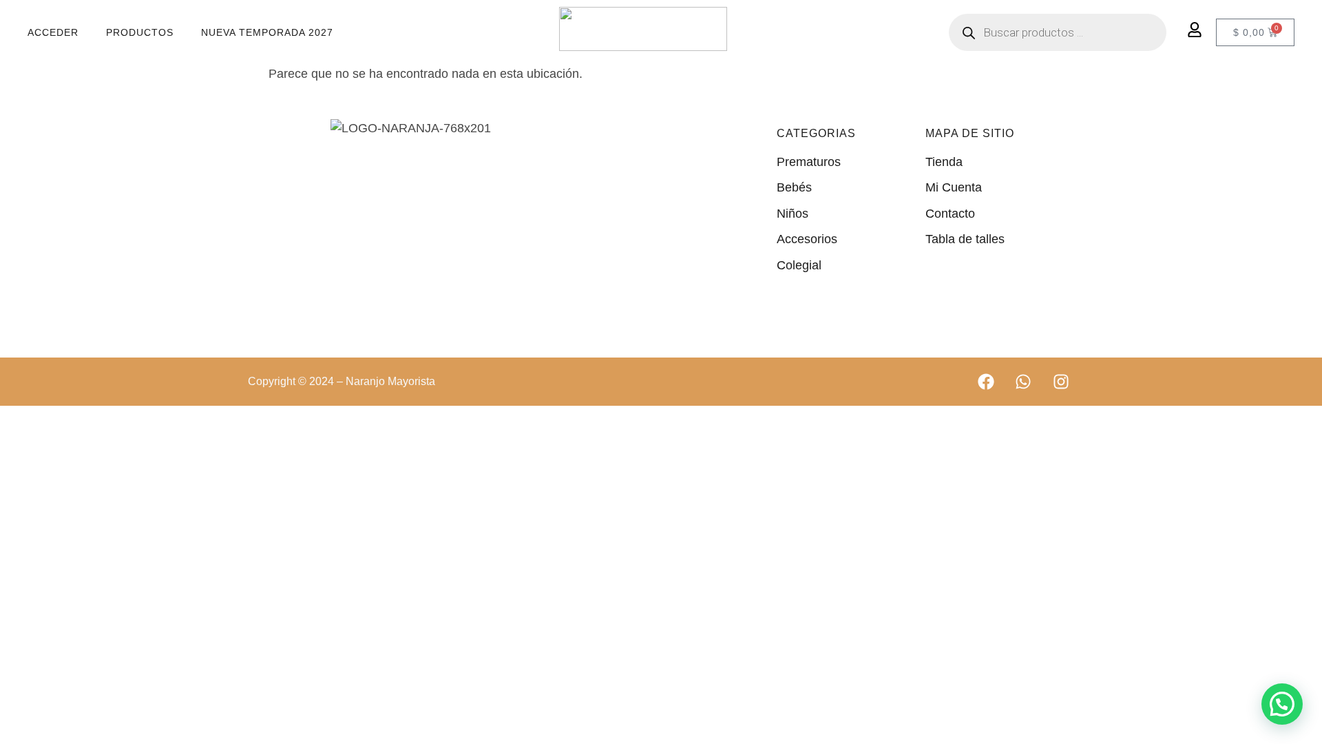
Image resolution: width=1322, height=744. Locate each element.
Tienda (944, 162)
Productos (140, 32)
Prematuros (809, 162)
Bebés (794, 187)
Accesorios (807, 239)
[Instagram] (1061, 382)
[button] (1282, 704)
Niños (792, 213)
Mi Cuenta (953, 187)
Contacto (950, 213)
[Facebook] (986, 382)
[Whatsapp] (1023, 382)
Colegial (799, 265)
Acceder (53, 32)
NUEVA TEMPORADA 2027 (267, 32)
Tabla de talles (965, 239)
